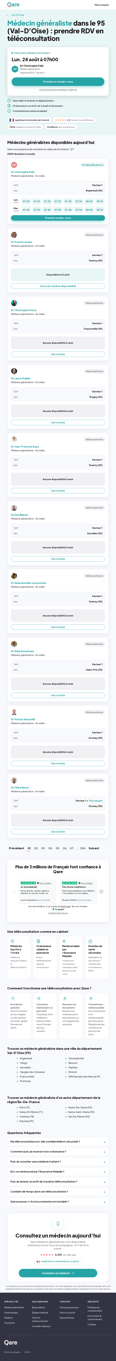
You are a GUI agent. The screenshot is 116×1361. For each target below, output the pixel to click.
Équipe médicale (40, 1312)
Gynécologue (11, 1312)
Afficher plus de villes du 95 (84, 1076)
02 (36, 848)
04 (50, 848)
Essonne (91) (26, 1121)
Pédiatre (8, 1317)
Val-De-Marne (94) (79, 1116)
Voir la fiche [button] (58, 354)
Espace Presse (67, 1317)
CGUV (27, 1352)
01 (29, 848)
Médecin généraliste (14, 1307)
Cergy (23, 1062)
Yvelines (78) (26, 1116)
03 (43, 848)
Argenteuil (26, 1058)
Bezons (73, 1062)
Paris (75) (24, 1107)
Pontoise (25, 1081)
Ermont (73, 1072)
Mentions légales (12, 1352)
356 (82, 848)
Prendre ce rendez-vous (58, 81)
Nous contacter (67, 1312)
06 (64, 848)
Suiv (94, 848)
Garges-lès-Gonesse (32, 1072)
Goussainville (76, 1058)
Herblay (73, 1067)
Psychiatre (9, 1322)
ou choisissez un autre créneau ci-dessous (58, 90)
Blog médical (38, 1307)
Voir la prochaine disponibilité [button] (58, 286)
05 (57, 848)
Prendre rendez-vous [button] (58, 217)
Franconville (27, 1076)
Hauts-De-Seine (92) (80, 1107)
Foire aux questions (69, 1307)
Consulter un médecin (56, 1273)
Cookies (92, 1324)
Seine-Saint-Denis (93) (81, 1112)
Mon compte (102, 4)
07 (72, 848)
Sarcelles (25, 1067)
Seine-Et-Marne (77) (31, 1112)
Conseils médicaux (41, 1326)
